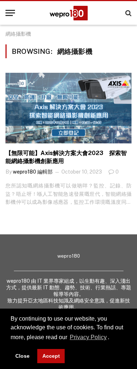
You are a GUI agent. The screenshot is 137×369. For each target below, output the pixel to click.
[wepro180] (69, 13)
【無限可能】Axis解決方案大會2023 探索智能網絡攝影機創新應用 (66, 157)
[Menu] (10, 13)
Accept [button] (51, 356)
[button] (112, 338)
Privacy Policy (88, 337)
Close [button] (22, 356)
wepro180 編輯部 (33, 172)
